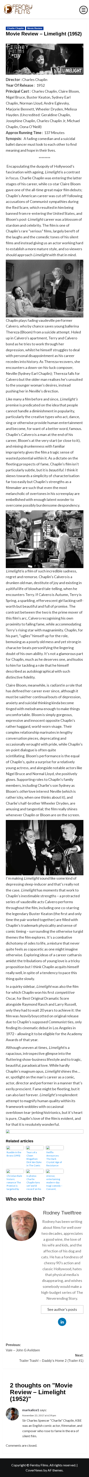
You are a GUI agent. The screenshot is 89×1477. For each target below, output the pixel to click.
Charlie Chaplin (15, 28)
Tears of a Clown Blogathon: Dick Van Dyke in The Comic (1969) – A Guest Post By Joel (34, 1159)
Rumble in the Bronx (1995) (14, 1154)
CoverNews (34, 1470)
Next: (51, 1358)
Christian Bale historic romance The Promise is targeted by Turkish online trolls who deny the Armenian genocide (15, 1182)
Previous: (23, 1347)
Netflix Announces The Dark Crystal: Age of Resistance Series (54, 1159)
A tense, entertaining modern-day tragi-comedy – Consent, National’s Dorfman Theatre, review (54, 1182)
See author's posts (62, 1309)
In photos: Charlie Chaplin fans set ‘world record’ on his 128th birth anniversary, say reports (33, 1182)
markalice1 (30, 1410)
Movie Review (34, 28)
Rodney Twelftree (62, 1212)
